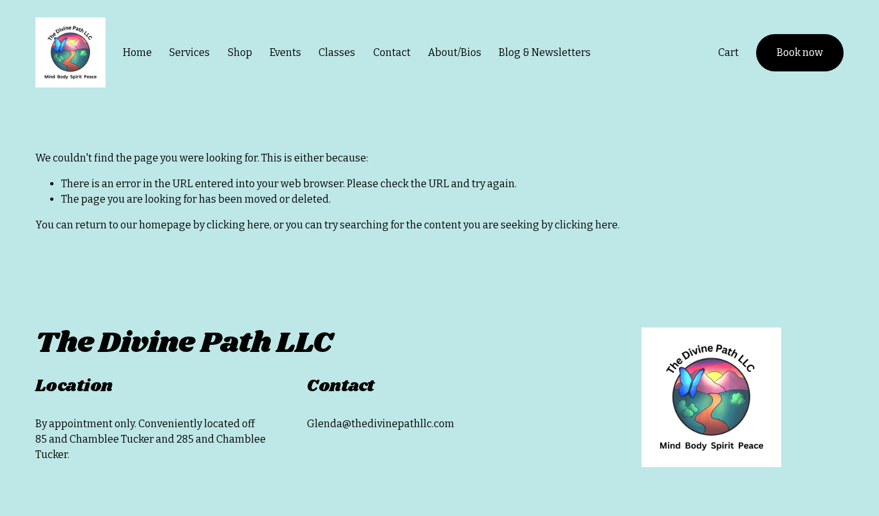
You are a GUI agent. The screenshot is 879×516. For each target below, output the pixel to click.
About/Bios (454, 52)
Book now (800, 52)
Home (137, 52)
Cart (728, 52)
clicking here (238, 225)
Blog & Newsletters (545, 52)
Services (189, 52)
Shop (240, 52)
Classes (337, 52)
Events (285, 52)
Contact (392, 52)
